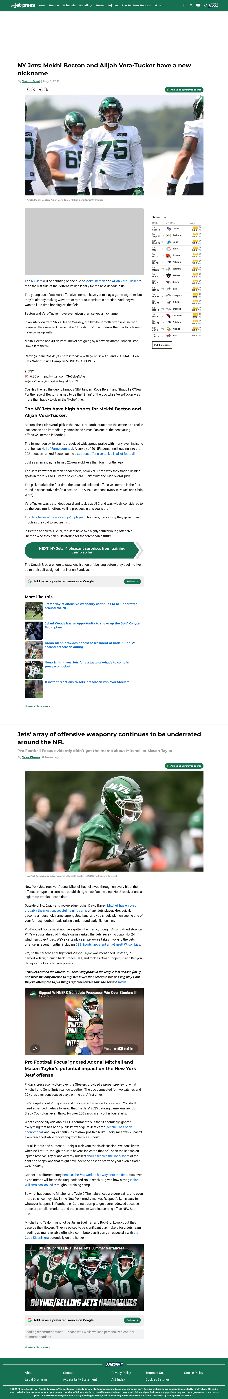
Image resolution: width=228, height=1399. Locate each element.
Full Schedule (162, 345)
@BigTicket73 (100, 356)
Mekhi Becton (95, 281)
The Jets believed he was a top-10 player (54, 517)
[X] (191, 5)
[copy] (46, 89)
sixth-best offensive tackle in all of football (105, 454)
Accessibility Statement (80, 1379)
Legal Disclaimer (37, 1379)
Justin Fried (31, 81)
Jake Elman (31, 757)
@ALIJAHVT (125, 356)
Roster (100, 5)
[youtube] (198, 5)
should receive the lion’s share (108, 1156)
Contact (68, 1373)
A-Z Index (118, 1379)
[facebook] (184, 5)
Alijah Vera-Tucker (125, 281)
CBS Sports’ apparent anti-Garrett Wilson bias (108, 944)
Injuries (113, 5)
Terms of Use (155, 1373)
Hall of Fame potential (57, 448)
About (29, 1373)
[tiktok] (205, 5)
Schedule (69, 5)
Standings (86, 5)
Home (29, 706)
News (42, 5)
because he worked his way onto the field (94, 1175)
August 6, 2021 (68, 381)
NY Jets (36, 281)
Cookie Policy (193, 1373)
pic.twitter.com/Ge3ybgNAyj (64, 376)
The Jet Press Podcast (136, 5)
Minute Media (25, 1389)
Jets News (43, 706)
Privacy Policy (121, 1373)
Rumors (54, 5)
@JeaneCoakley (45, 356)
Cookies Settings (157, 1379)
